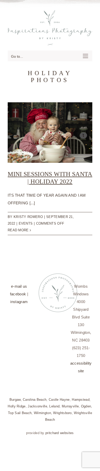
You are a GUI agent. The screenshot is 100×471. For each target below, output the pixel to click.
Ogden (86, 404)
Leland (54, 404)
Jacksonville (37, 404)
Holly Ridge (16, 404)
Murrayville (70, 404)
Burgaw (15, 397)
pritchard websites (59, 430)
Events (26, 221)
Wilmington (42, 410)
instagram (19, 299)
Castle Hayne (59, 397)
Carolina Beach (34, 397)
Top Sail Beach (20, 410)
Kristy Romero (28, 214)
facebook (18, 291)
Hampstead (80, 397)
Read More (18, 227)
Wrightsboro (62, 410)
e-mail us (19, 284)
